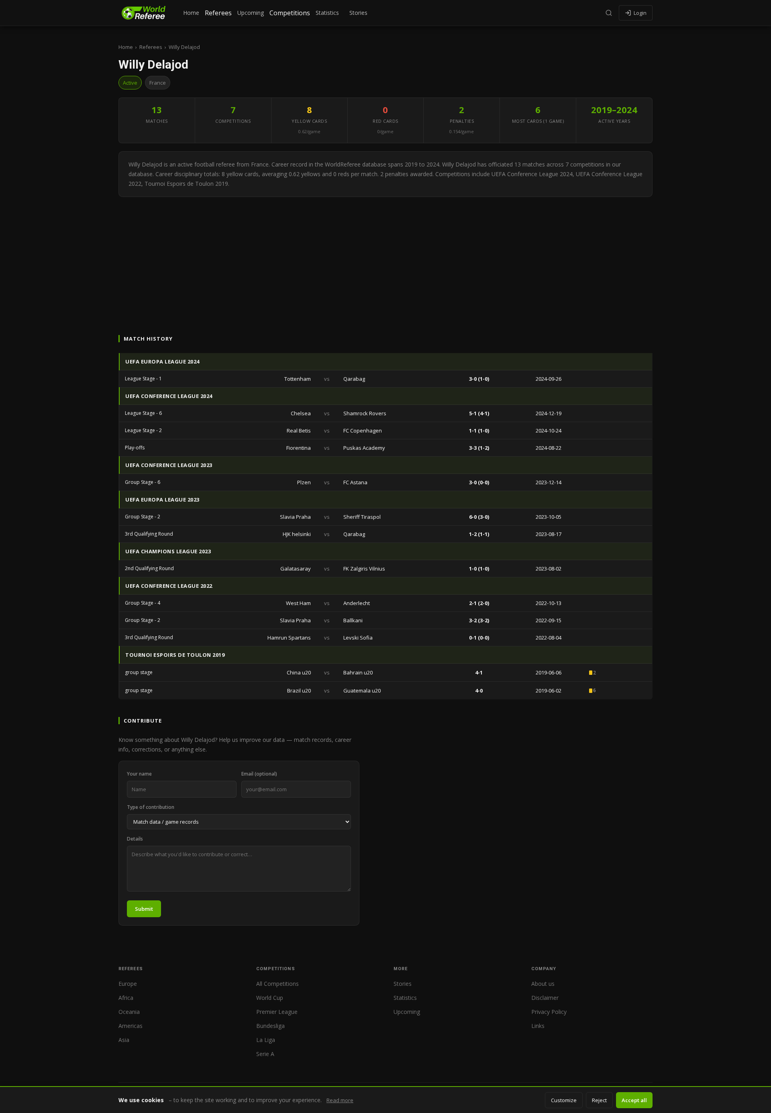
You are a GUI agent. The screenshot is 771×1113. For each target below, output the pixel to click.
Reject (599, 1100)
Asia (123, 1040)
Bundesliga (270, 1026)
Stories (358, 12)
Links (538, 1026)
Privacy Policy (549, 1012)
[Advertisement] (385, 257)
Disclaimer (545, 997)
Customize (564, 1100)
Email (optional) (259, 773)
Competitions (289, 12)
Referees (218, 12)
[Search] (609, 13)
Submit (144, 908)
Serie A (265, 1054)
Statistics (327, 12)
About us (543, 983)
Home (191, 12)
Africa (125, 997)
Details (135, 838)
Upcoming (250, 12)
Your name (139, 773)
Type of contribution (150, 807)
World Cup (269, 997)
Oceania (129, 1012)
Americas (130, 1026)
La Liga (265, 1040)
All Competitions (277, 983)
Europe (127, 983)
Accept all (634, 1100)
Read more (339, 1100)
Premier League (277, 1012)
